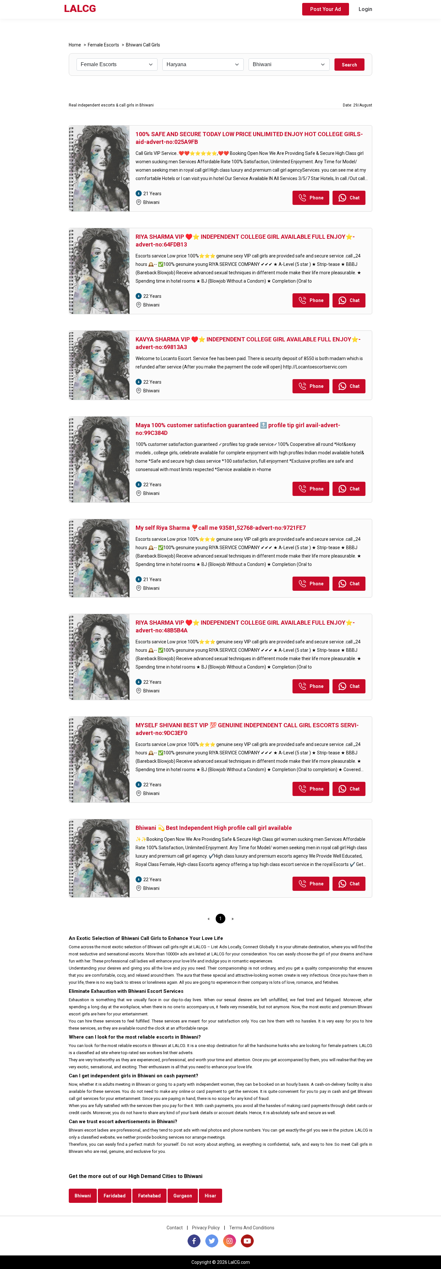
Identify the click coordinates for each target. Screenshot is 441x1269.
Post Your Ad (325, 9)
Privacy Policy (206, 1227)
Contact (175, 1227)
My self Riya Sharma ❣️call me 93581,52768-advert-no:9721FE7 (221, 527)
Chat (355, 197)
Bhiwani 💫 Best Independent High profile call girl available (214, 827)
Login (365, 9)
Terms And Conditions (251, 1227)
